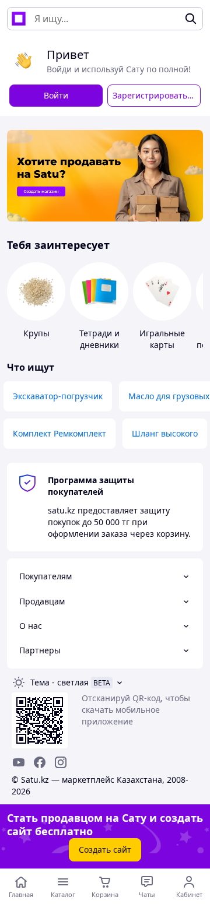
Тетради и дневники (99, 339)
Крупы (36, 333)
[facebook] (40, 762)
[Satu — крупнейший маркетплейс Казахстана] (19, 19)
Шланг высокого (165, 433)
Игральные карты (162, 339)
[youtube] (19, 762)
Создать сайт (105, 849)
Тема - (59, 682)
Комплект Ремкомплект (59, 433)
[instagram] (61, 762)
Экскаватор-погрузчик (58, 396)
